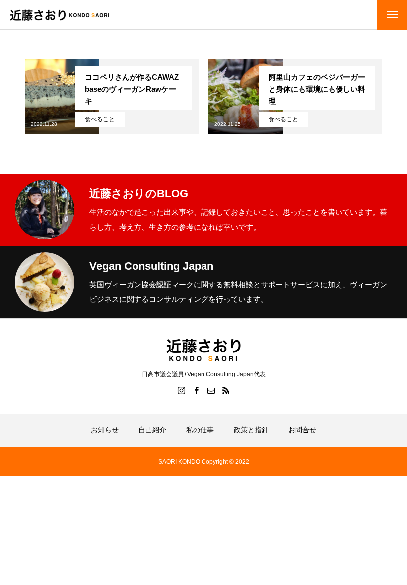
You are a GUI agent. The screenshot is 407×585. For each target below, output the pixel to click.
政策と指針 (251, 430)
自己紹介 (152, 430)
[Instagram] (181, 390)
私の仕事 (200, 430)
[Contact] (211, 390)
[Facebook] (196, 390)
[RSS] (226, 390)
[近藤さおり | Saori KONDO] (59, 15)
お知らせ (105, 430)
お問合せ (302, 430)
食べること (100, 119)
